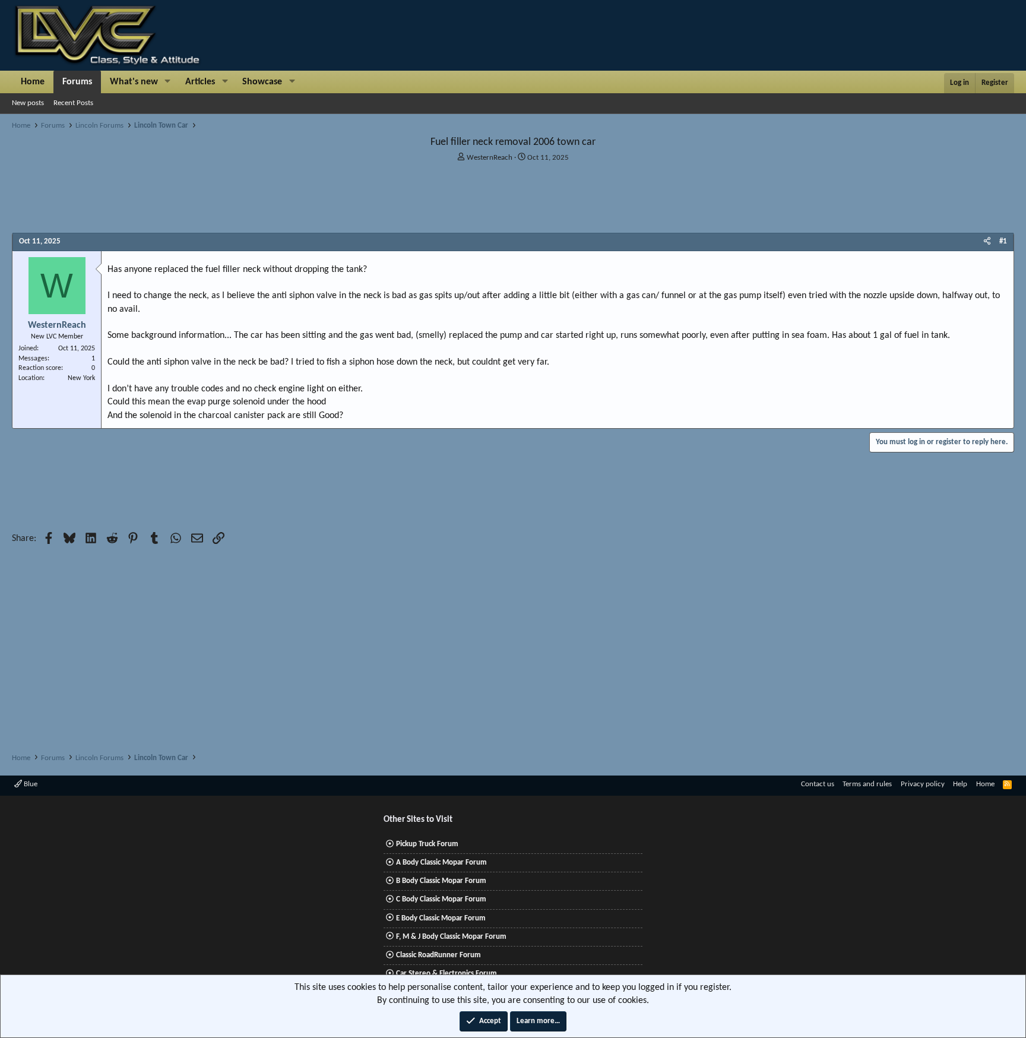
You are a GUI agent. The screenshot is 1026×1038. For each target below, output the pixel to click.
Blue (29, 784)
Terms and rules (867, 784)
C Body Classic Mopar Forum (441, 899)
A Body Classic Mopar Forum (441, 862)
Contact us (817, 784)
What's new (134, 82)
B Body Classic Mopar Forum (441, 881)
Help (960, 784)
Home (33, 82)
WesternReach (489, 158)
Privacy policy (923, 784)
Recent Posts (73, 103)
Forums (77, 82)
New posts (28, 103)
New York (81, 378)
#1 (1003, 241)
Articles (200, 82)
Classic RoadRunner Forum (438, 955)
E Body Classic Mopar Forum (441, 918)
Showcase (262, 82)
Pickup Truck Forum (427, 844)
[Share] (987, 242)
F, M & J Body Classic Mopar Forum (451, 937)
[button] (167, 82)
